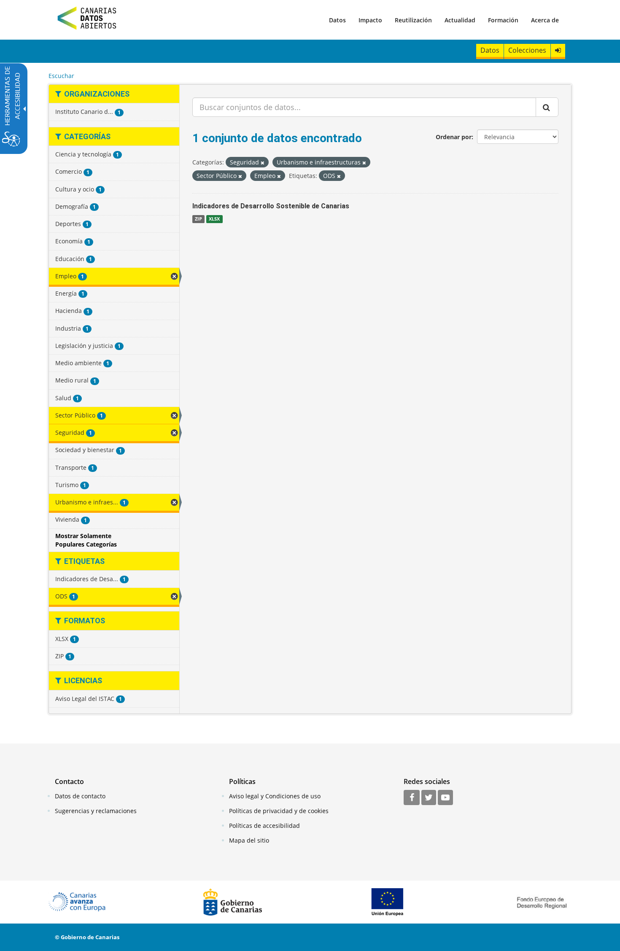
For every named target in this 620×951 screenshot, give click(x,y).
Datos (337, 20)
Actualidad (460, 20)
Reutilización (413, 20)
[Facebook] (412, 798)
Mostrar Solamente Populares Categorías (86, 540)
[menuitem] (337, 19)
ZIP (198, 219)
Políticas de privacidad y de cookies (279, 811)
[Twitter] (428, 798)
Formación (503, 20)
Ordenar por (454, 137)
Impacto (370, 20)
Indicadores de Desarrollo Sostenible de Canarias (270, 206)
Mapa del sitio (249, 840)
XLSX (214, 219)
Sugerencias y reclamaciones (96, 811)
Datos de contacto (80, 796)
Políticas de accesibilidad (264, 826)
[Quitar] (262, 162)
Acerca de (545, 20)
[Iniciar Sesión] (558, 50)
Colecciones (527, 50)
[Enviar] (547, 107)
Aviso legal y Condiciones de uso (275, 796)
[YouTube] (445, 798)
